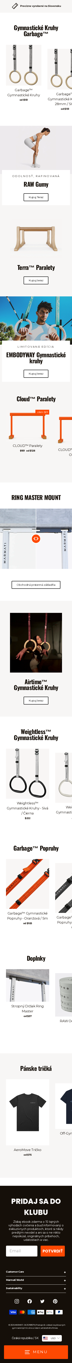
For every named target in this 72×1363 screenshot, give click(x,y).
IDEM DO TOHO (47, 700)
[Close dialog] (68, 666)
